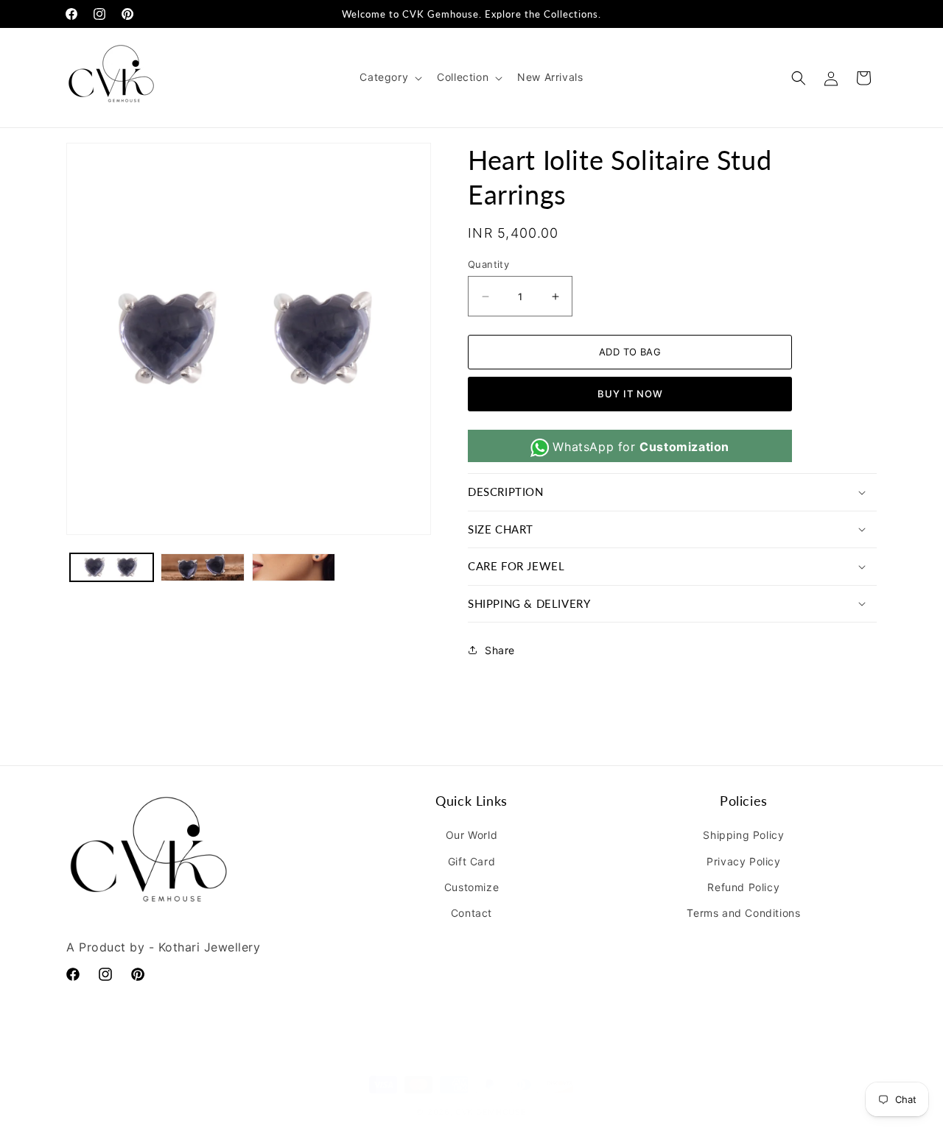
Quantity (488, 264)
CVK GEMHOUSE (490, 1097)
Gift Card (471, 861)
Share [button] (500, 650)
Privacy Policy (743, 861)
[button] (389, 77)
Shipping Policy (743, 835)
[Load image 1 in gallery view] (111, 567)
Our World (471, 835)
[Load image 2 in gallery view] (202, 567)
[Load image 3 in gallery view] (293, 567)
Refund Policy (743, 887)
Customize (471, 887)
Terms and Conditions (743, 913)
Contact (471, 913)
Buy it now (630, 394)
